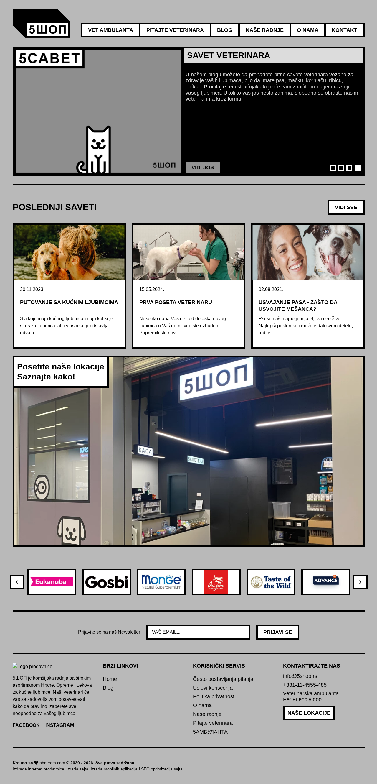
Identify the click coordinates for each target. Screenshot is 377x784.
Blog (224, 30)
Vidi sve (346, 207)
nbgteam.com (52, 762)
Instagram (59, 725)
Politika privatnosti (214, 696)
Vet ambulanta (110, 30)
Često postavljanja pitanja (223, 679)
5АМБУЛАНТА (210, 732)
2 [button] (341, 168)
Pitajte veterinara (175, 30)
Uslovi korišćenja (213, 688)
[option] (189, 111)
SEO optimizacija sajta (162, 769)
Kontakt (344, 30)
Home (110, 679)
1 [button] (333, 168)
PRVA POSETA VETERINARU (175, 302)
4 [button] (358, 168)
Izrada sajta (77, 769)
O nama (307, 30)
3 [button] (349, 168)
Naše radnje (265, 30)
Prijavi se (277, 632)
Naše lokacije (308, 713)
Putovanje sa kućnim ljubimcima (69, 302)
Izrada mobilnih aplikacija (114, 769)
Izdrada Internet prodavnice (38, 769)
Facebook (26, 725)
